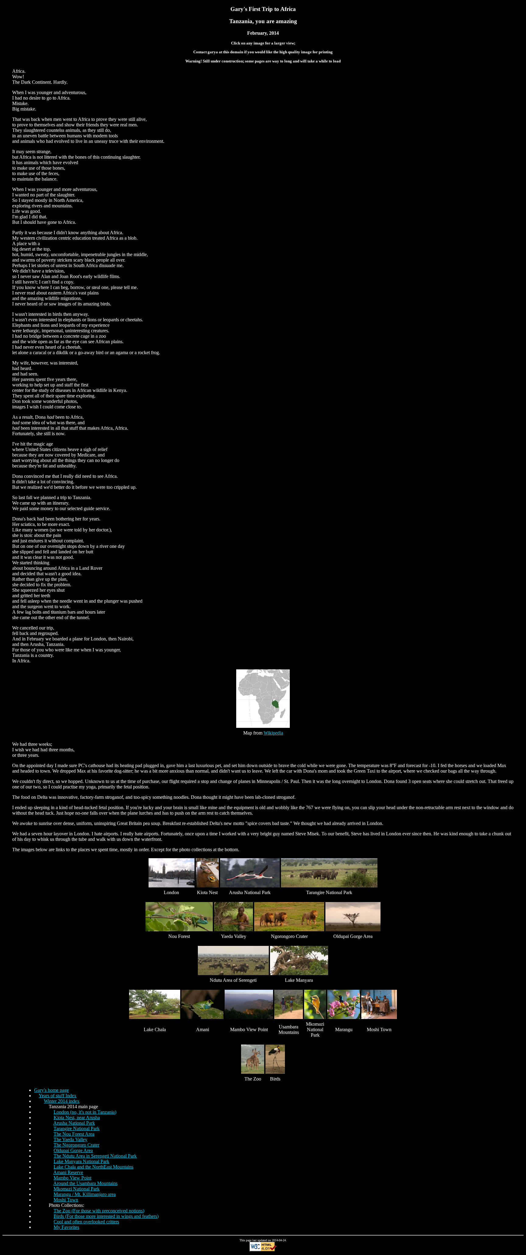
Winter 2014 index (61, 1101)
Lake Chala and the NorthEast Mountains (93, 1166)
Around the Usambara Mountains (85, 1183)
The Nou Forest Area (74, 1134)
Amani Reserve (68, 1172)
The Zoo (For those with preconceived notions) (99, 1210)
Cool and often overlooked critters (86, 1221)
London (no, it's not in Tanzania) (85, 1112)
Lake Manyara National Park (81, 1161)
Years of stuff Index (57, 1095)
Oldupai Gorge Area (73, 1150)
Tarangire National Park (77, 1128)
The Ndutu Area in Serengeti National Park (95, 1155)
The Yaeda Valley (70, 1139)
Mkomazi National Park (77, 1188)
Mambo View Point (72, 1177)
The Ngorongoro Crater (76, 1144)
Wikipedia (273, 732)
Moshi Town (66, 1199)
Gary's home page (51, 1090)
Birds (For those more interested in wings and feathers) (106, 1216)
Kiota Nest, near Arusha (77, 1117)
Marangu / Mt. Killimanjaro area (85, 1194)
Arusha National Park (74, 1123)
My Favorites (66, 1227)
